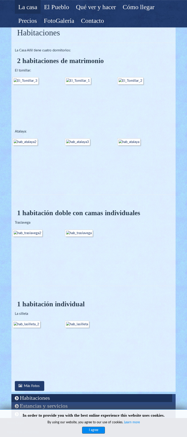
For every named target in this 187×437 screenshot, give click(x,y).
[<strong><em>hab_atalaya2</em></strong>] (26, 142)
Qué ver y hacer (96, 7)
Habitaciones (35, 398)
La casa (27, 7)
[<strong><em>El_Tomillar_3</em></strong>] (27, 80)
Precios (27, 20)
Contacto (92, 20)
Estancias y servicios (44, 406)
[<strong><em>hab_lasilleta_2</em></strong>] (28, 324)
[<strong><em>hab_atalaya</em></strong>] (130, 142)
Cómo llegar (138, 7)
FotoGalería (59, 20)
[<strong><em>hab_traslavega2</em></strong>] (29, 233)
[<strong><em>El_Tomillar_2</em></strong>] (132, 80)
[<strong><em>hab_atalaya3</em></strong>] (78, 142)
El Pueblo (56, 7)
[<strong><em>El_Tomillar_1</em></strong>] (79, 80)
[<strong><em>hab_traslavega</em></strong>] (80, 233)
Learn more (132, 422)
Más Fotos (32, 386)
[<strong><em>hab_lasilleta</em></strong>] (78, 324)
